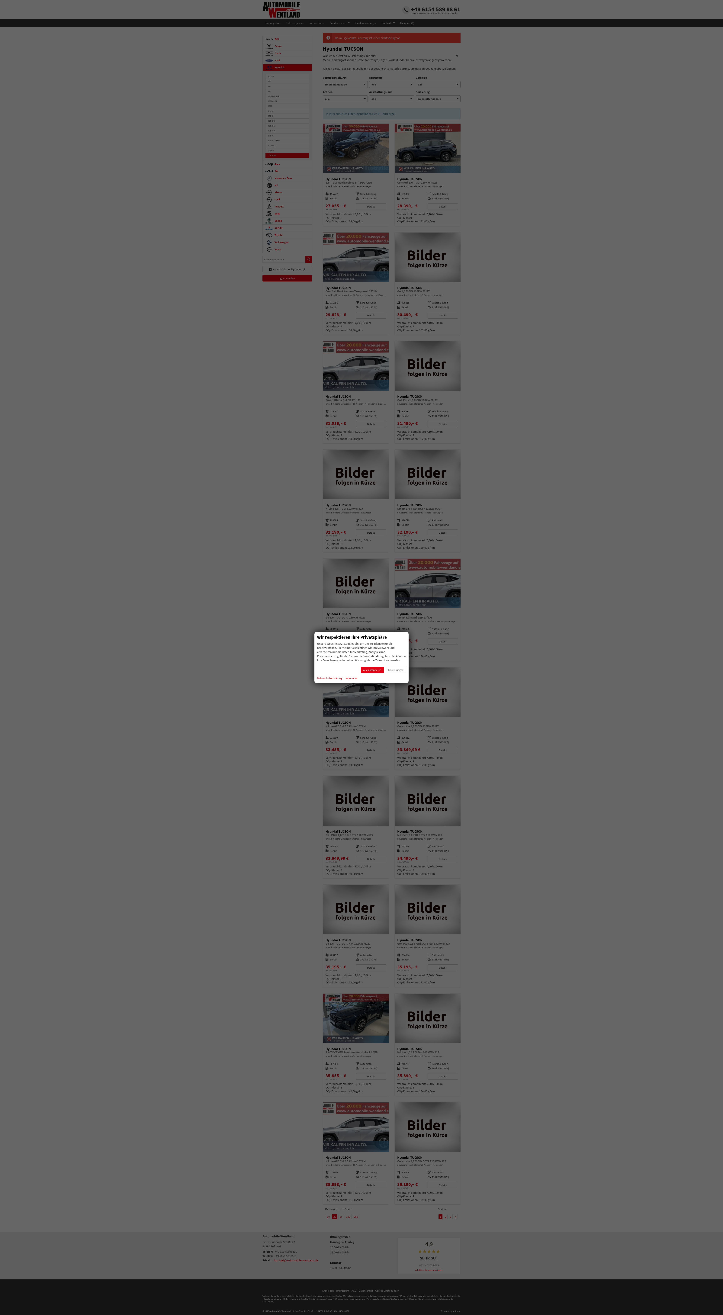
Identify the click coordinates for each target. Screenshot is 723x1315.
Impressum (351, 678)
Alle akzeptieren (372, 670)
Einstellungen (395, 670)
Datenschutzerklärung (329, 678)
